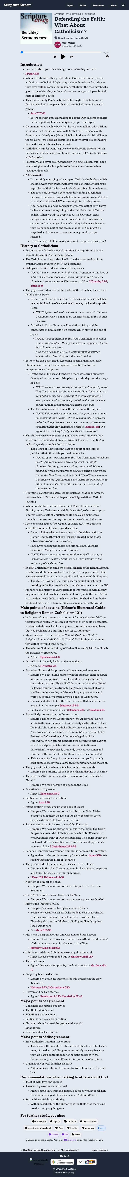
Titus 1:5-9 (37, 285)
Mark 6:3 (54, 947)
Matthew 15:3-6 (69, 705)
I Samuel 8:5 (92, 426)
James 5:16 (94, 855)
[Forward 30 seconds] (71, 57)
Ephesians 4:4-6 (50, 657)
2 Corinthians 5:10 (59, 987)
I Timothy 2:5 (48, 666)
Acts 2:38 (44, 802)
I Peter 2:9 (37, 877)
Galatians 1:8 (96, 710)
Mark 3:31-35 (43, 930)
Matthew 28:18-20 (82, 956)
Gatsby (70, 1172)
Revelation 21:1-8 (72, 996)
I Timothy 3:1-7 (98, 281)
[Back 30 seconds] (54, 57)
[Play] (63, 57)
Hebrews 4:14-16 (54, 877)
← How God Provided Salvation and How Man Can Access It (49, 1149)
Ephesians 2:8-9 (49, 793)
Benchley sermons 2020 (73, 38)
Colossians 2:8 (75, 710)
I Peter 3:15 (32, 73)
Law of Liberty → (100, 1149)
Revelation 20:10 (50, 996)
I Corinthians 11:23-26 (63, 846)
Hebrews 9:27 (39, 987)
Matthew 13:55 (39, 947)
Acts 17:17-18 (38, 113)
